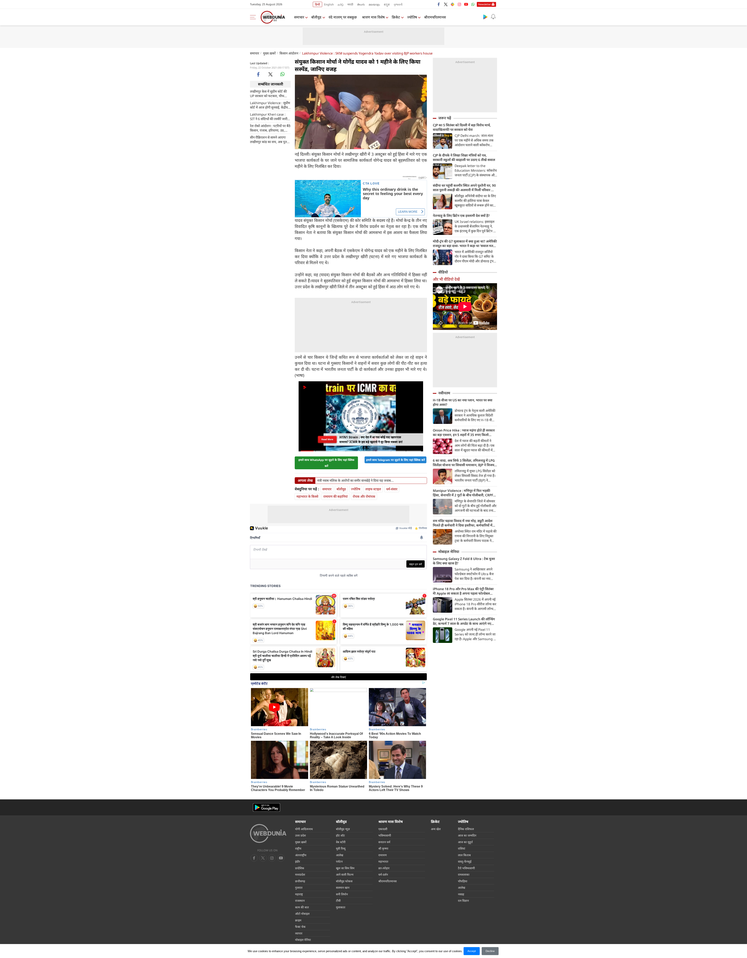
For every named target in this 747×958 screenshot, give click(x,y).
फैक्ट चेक (300, 927)
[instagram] (459, 4)
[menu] (254, 17)
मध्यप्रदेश (300, 874)
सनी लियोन (342, 894)
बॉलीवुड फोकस (344, 881)
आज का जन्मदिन (467, 835)
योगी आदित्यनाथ (304, 829)
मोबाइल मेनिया (448, 551)
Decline (490, 951)
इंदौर (297, 861)
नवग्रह (461, 894)
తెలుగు (361, 4)
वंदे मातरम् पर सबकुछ (343, 17)
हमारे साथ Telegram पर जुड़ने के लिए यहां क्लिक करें (395, 460)
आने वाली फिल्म (344, 874)
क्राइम (298, 920)
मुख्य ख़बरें (269, 53)
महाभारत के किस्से (307, 496)
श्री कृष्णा (383, 848)
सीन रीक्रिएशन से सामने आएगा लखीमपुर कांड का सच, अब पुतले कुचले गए (269, 139)
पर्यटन (339, 861)
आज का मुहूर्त (465, 842)
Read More (327, 440)
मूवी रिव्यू (340, 848)
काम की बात (302, 907)
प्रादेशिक (299, 868)
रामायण (382, 855)
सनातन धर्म (384, 842)
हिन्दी (317, 4)
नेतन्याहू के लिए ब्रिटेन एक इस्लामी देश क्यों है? (461, 215)
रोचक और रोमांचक (364, 496)
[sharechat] (452, 4)
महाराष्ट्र (299, 894)
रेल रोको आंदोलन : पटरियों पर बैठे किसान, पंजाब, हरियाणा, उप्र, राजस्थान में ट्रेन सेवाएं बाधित (270, 127)
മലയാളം (374, 4)
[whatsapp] (282, 74)
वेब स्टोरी (340, 842)
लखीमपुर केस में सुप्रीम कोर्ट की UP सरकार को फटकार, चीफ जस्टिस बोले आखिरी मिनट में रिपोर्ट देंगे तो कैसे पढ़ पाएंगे (268, 93)
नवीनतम (444, 393)
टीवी (338, 901)
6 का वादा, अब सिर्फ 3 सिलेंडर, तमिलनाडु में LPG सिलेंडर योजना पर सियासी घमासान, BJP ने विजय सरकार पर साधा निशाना (464, 462)
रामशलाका (463, 874)
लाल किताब (464, 855)
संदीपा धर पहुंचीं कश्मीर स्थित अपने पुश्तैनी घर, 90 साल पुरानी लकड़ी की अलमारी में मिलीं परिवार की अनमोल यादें (464, 187)
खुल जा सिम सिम (345, 868)
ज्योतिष (412, 17)
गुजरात (298, 887)
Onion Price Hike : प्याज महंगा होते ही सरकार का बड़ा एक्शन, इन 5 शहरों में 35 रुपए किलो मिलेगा (464, 432)
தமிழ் (341, 4)
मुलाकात (340, 907)
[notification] (493, 17)
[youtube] (466, 4)
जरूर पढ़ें (444, 117)
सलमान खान (342, 887)
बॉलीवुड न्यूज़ (343, 829)
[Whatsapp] (473, 4)
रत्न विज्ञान (463, 901)
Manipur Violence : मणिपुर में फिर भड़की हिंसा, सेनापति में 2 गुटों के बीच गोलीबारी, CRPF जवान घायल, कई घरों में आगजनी (463, 492)
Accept (471, 951)
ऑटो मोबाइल (302, 914)
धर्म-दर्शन (383, 874)
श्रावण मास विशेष (373, 17)
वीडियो (443, 272)
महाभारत (383, 861)
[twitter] (446, 4)
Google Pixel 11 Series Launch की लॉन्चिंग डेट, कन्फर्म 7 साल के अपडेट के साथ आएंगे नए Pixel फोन (464, 621)
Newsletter (484, 4)
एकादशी (382, 829)
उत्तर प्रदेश (300, 835)
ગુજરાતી (398, 4)
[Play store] (485, 17)
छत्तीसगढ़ (300, 881)
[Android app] (266, 807)
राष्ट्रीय (298, 848)
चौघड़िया (462, 881)
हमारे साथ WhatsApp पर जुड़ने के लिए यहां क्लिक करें (326, 463)
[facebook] (439, 4)
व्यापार (298, 933)
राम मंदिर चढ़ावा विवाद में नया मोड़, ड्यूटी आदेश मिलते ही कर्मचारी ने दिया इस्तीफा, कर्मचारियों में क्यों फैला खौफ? (462, 523)
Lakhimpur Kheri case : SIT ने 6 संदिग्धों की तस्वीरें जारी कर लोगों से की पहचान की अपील (269, 116)
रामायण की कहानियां (335, 496)
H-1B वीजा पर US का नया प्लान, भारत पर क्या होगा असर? (462, 402)
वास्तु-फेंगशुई (464, 861)
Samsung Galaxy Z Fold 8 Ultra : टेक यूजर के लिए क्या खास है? (464, 560)
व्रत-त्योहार (383, 868)
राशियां (461, 848)
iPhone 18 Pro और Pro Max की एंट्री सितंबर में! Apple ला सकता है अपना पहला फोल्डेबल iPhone (463, 591)
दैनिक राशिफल (466, 829)
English (329, 4)
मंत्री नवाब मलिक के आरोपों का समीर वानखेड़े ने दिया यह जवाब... (355, 480)
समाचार (299, 17)
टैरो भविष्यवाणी (466, 868)
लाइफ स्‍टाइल (373, 489)
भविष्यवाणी (384, 835)
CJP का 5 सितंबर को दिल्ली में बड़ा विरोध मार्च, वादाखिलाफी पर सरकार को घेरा (462, 127)
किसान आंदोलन (289, 53)
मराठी (350, 4)
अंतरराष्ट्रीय (300, 855)
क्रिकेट (396, 17)
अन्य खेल (436, 829)
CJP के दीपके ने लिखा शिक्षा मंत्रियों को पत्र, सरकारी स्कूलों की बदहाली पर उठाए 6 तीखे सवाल (464, 157)
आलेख (339, 855)
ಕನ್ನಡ (387, 4)
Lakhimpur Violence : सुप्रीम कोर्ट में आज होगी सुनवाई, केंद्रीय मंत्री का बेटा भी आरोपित (270, 104)
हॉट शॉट (340, 835)
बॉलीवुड (316, 17)
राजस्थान (300, 901)
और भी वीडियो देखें (446, 279)
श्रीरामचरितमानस (435, 17)
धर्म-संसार (391, 489)
